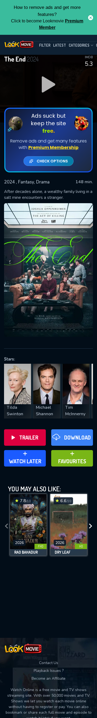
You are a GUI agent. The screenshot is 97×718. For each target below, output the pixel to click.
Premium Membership (53, 147)
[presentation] (6, 526)
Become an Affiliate (48, 678)
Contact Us (48, 662)
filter (44, 45)
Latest (59, 45)
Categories (79, 45)
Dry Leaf (62, 552)
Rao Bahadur (26, 552)
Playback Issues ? (49, 670)
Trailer (28, 437)
